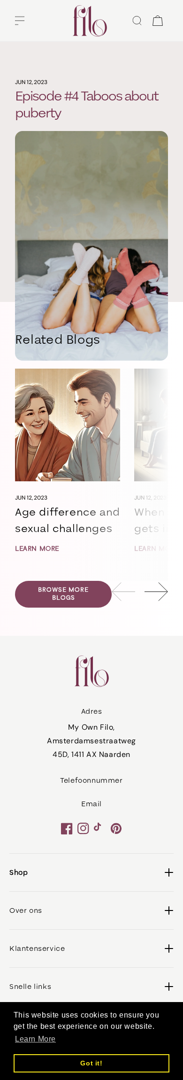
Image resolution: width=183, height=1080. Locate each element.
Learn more (37, 549)
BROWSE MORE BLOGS (63, 593)
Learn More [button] (35, 1039)
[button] (19, 20)
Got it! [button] (91, 1063)
